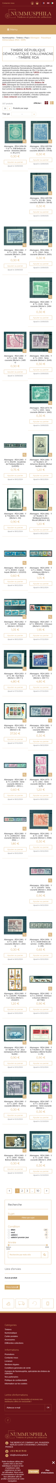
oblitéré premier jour (20, 1237)
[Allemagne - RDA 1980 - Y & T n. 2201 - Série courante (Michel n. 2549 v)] (15, 236)
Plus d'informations (47, 1471)
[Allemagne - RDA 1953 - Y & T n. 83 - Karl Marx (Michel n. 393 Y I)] (41, 659)
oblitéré (14, 1235)
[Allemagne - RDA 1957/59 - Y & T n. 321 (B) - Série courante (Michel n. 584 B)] (41, 184)
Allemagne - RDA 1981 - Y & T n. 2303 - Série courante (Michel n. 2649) (41, 358)
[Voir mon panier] (37, 3)
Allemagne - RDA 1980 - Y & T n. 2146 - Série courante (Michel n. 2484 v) (41, 305)
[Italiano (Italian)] (52, 3)
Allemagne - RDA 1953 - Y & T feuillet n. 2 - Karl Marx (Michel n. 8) (15, 727)
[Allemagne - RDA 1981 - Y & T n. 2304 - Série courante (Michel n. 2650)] (41, 236)
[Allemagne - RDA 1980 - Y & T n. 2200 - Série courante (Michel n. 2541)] (15, 1087)
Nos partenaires (11, 1377)
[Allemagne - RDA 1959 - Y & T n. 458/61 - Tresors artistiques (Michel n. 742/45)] (41, 553)
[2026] (47, 1245)
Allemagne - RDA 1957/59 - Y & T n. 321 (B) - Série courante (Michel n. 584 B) (41, 200)
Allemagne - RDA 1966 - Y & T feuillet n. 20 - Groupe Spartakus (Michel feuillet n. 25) (41, 1051)
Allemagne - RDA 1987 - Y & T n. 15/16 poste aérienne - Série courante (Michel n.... (41, 1104)
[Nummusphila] (28, 14)
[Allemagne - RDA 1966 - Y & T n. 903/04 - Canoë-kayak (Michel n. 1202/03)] (15, 553)
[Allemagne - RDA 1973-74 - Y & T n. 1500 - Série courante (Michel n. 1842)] (41, 394)
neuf (13, 1232)
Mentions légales (12, 1364)
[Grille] (46, 103)
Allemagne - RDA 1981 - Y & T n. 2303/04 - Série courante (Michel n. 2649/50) (41, 728)
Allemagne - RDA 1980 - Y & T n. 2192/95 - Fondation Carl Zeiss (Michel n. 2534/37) (15, 997)
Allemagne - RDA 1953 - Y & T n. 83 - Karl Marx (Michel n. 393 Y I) (41, 676)
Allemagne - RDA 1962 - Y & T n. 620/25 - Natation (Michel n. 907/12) (15, 624)
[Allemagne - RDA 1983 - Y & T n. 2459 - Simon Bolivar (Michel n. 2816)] (15, 1141)
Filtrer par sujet (28, 1218)
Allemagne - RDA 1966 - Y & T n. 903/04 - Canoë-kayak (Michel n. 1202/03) (15, 570)
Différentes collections (14, 1343)
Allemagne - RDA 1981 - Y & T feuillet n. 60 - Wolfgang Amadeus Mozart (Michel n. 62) (41, 517)
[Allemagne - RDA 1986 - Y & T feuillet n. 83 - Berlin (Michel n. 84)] (15, 499)
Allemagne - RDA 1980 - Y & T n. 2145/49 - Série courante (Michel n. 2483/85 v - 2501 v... (15, 783)
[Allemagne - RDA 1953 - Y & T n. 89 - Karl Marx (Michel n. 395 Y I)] (15, 659)
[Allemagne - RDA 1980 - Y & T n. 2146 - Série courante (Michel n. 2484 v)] (41, 288)
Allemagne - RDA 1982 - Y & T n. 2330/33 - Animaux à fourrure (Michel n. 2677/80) (41, 997)
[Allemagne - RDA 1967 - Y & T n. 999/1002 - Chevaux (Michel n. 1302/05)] (41, 607)
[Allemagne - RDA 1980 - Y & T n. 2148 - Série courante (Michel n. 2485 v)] (15, 342)
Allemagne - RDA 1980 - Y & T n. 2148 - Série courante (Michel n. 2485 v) (15, 359)
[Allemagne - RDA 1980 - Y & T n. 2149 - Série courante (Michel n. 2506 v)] (41, 1141)
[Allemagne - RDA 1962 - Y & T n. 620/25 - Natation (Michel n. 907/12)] (15, 607)
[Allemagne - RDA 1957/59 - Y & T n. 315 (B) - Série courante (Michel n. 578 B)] (41, 132)
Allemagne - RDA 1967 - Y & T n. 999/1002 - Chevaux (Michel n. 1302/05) (41, 624)
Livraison (8, 1361)
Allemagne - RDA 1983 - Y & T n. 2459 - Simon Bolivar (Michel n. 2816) (15, 1157)
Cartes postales (11, 1336)
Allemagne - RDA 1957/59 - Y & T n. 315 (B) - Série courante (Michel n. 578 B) (41, 148)
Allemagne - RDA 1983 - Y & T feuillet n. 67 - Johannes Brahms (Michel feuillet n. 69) (41, 463)
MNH (13, 1230)
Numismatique (11, 1333)
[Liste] (52, 103)
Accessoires (10, 1340)
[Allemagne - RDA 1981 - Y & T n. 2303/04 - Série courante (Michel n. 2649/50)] (41, 711)
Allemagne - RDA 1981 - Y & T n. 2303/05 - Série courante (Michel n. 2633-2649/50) (41, 888)
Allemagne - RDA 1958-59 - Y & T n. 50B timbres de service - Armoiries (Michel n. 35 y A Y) (15, 149)
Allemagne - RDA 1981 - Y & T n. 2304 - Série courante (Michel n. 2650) (41, 252)
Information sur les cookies (16, 1384)
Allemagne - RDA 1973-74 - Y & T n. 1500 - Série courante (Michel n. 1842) (41, 410)
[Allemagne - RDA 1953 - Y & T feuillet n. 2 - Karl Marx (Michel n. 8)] (15, 711)
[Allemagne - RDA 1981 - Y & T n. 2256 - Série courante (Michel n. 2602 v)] (15, 925)
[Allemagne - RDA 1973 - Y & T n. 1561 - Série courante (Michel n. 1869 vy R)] (41, 765)
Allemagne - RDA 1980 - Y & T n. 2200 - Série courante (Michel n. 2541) (15, 1103)
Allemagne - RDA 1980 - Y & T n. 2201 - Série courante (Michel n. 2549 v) (15, 253)
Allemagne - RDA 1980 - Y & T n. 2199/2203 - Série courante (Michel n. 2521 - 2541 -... (15, 837)
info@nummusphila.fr (19, 1455)
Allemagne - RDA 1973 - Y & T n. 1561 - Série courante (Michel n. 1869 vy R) (41, 783)
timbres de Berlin (23, 89)
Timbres (8, 1329)
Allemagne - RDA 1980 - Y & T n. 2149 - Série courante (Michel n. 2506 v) (41, 1158)
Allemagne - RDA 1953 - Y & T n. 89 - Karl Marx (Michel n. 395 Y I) (15, 676)
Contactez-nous (8, 3)
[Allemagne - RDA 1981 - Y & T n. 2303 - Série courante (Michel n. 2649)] (41, 342)
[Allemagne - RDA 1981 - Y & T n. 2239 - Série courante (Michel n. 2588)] (41, 819)
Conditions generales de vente (18, 1368)
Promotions (9, 1354)
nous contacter (10, 97)
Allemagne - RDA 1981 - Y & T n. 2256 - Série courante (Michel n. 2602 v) (15, 943)
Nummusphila (8, 38)
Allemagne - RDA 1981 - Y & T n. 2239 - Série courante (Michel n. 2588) (41, 836)
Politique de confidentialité (16, 1380)
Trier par (6, 114)
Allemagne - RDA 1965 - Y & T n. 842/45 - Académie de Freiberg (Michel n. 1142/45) (15, 463)
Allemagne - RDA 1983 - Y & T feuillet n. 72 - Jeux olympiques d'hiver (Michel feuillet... (15, 1051)
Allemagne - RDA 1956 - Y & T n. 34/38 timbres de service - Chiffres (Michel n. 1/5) (41, 943)
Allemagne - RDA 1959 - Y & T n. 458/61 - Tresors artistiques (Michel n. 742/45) (41, 571)
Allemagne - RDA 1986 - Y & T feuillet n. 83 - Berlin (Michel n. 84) (15, 516)
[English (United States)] (48, 3)
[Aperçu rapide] (24, 141)
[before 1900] (9, 1245)
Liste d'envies (13, 1269)
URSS (36, 72)
